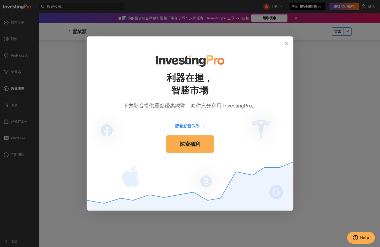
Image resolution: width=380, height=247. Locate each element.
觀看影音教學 (187, 126)
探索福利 (190, 144)
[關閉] (286, 43)
